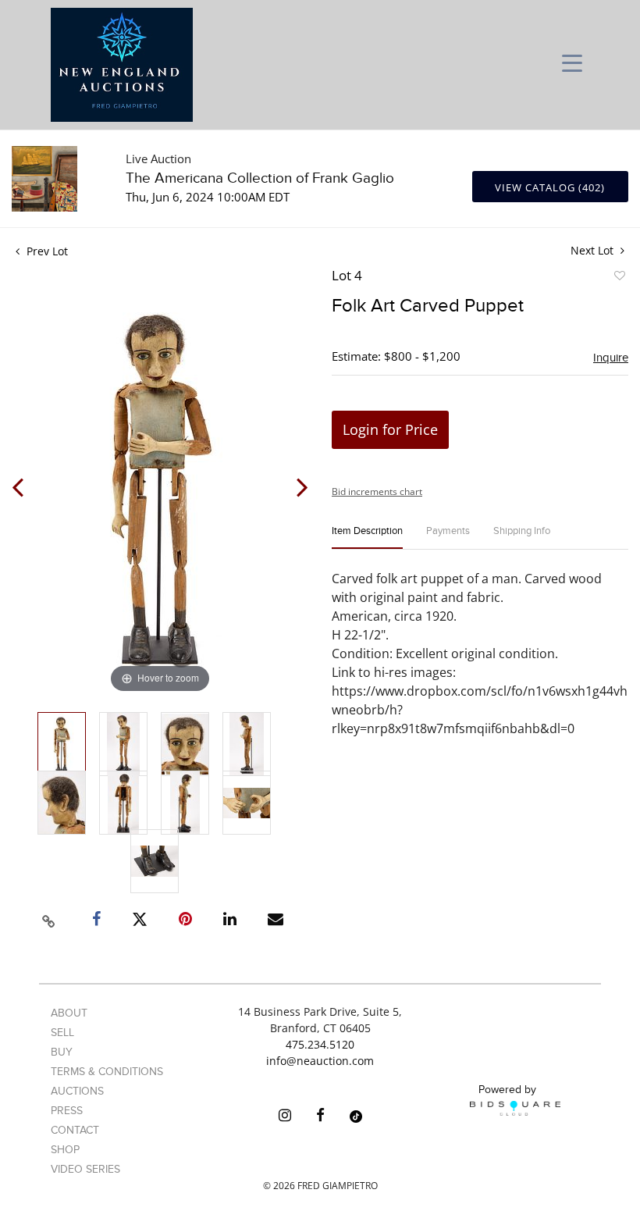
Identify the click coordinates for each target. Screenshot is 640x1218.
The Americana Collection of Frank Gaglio (260, 178)
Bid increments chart (377, 491)
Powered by (507, 1089)
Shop (65, 1149)
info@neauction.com (320, 1060)
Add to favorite (619, 278)
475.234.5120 (320, 1044)
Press (67, 1110)
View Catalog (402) (550, 187)
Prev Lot (45, 251)
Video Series (85, 1169)
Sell (62, 1032)
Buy (62, 1052)
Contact (75, 1130)
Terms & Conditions (107, 1071)
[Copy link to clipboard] (49, 919)
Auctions (77, 1091)
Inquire (610, 358)
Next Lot (594, 250)
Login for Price (390, 429)
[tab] (367, 537)
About (69, 1013)
